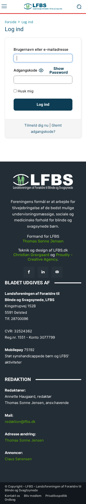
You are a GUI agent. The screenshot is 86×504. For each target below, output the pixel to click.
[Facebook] (29, 272)
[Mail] (57, 272)
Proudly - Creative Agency (50, 257)
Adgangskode (25, 70)
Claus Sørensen (18, 459)
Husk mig (25, 91)
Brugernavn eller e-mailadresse (41, 49)
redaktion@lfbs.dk (20, 421)
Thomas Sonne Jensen (43, 241)
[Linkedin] (43, 272)
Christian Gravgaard (31, 254)
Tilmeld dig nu (36, 125)
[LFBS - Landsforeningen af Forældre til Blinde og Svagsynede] (43, 6)
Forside (10, 22)
